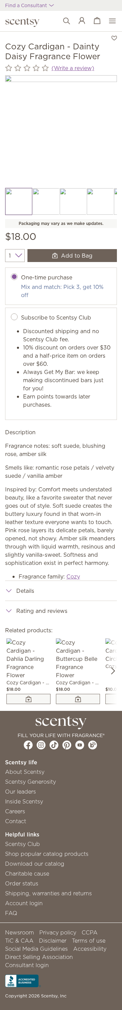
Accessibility (89, 948)
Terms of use (88, 940)
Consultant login (27, 965)
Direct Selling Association (39, 957)
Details (25, 590)
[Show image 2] (45, 201)
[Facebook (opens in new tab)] (28, 744)
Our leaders (20, 791)
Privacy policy (57, 932)
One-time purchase (46, 277)
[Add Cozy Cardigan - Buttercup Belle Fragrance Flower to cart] (78, 699)
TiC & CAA (19, 940)
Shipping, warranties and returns (48, 893)
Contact (15, 821)
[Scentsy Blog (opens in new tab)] (92, 744)
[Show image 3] (72, 201)
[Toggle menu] (109, 21)
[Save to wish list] (114, 37)
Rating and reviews (41, 611)
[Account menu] (78, 21)
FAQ (11, 913)
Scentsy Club (22, 844)
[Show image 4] (100, 201)
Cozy (73, 576)
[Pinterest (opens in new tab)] (67, 744)
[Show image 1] (18, 201)
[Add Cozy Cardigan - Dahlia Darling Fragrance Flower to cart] (28, 699)
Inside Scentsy (24, 801)
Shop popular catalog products (46, 854)
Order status (21, 883)
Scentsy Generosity (30, 781)
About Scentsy (24, 772)
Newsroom (19, 932)
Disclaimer (52, 940)
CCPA (90, 932)
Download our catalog (34, 863)
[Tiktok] (54, 744)
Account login (24, 903)
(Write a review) (73, 68)
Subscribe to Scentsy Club (56, 317)
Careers (15, 811)
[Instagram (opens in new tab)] (41, 744)
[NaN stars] (27, 68)
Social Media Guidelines (36, 948)
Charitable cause (27, 873)
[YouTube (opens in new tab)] (79, 744)
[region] (61, 131)
